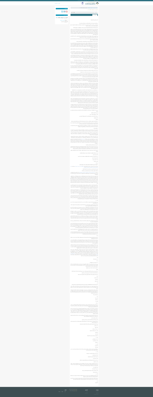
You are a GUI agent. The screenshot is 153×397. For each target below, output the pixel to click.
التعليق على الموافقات (90, 7)
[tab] (94, 15)
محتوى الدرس (95, 15)
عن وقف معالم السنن (80, 0)
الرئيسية (96, 7)
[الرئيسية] (92, 3)
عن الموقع (85, 0)
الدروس (59, 3)
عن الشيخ (88, 0)
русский (59, 391)
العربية (65, 391)
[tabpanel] (84, 200)
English (62, 391)
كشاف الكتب (56, 3)
